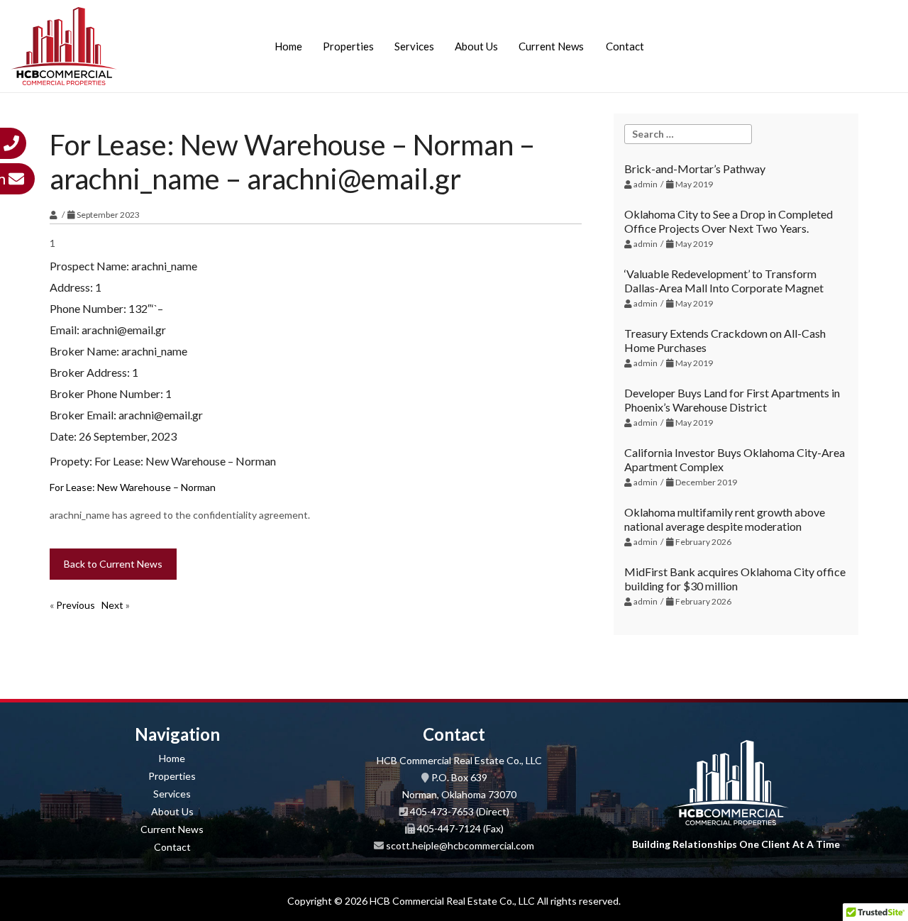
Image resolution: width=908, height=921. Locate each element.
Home (288, 46)
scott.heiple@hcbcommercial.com (460, 845)
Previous (75, 605)
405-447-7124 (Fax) (460, 828)
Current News (551, 46)
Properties (348, 46)
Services (414, 46)
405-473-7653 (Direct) (459, 811)
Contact (625, 46)
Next (112, 605)
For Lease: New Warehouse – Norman (133, 487)
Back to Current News (113, 564)
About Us (476, 46)
